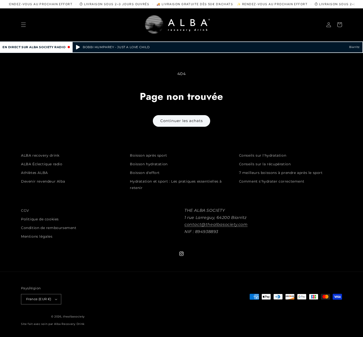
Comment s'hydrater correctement (271, 181)
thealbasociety (74, 316)
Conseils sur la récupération (265, 164)
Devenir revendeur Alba (43, 181)
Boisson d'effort (145, 172)
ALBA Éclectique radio (41, 164)
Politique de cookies (40, 219)
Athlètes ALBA (34, 172)
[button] (23, 24)
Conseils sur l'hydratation (262, 155)
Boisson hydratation (148, 164)
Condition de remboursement (49, 228)
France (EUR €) (38, 299)
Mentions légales (37, 236)
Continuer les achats (181, 120)
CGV (25, 210)
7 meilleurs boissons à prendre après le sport (281, 172)
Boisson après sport (148, 155)
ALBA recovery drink (40, 155)
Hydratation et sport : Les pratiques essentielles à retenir (176, 184)
